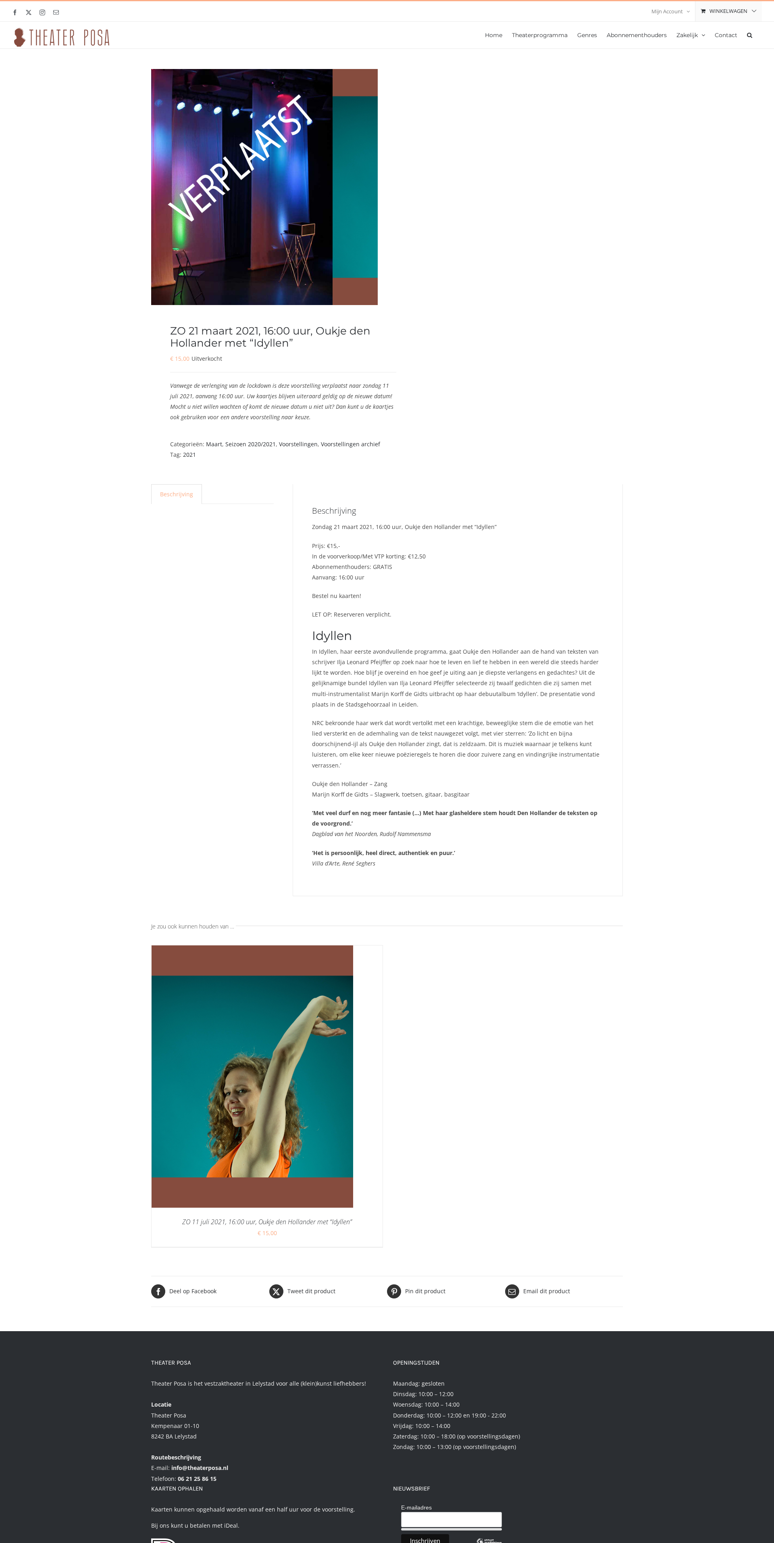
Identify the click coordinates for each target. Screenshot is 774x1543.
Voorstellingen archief (350, 444)
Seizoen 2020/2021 (250, 444)
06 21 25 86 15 (197, 1478)
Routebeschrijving (176, 1457)
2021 (189, 454)
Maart (214, 444)
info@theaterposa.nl (199, 1468)
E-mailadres (416, 1507)
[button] (749, 34)
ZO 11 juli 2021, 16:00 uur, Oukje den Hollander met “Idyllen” (267, 1221)
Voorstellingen (298, 444)
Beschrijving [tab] (176, 494)
